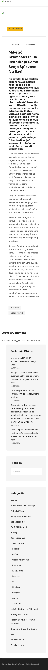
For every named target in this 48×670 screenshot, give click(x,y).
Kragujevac (17, 571)
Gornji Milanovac (20, 560)
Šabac (15, 598)
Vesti (19, 29)
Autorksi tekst (17, 511)
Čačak (15, 554)
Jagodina (16, 565)
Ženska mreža (17, 645)
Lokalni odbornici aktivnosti (24, 609)
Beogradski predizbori (21, 516)
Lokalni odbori (18, 543)
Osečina (16, 593)
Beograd (13, 29)
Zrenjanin (17, 604)
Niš (14, 582)
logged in (18, 340)
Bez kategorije (18, 522)
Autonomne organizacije (23, 506)
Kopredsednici (18, 538)
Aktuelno (15, 500)
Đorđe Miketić (17, 313)
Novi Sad (16, 587)
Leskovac (16, 576)
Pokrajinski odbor (19, 614)
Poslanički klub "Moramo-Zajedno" (23, 622)
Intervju (14, 532)
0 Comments (30, 45)
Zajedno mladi (17, 640)
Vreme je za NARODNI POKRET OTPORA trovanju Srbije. (23, 361)
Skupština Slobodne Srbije (24, 629)
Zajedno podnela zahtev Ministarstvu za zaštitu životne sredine (25, 393)
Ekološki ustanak (19, 527)
